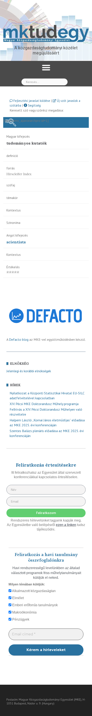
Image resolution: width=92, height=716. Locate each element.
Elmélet (17, 598)
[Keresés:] (44, 81)
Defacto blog (18, 339)
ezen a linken (66, 525)
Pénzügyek (20, 619)
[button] (46, 67)
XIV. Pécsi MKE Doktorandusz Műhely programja (44, 404)
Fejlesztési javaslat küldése (31, 101)
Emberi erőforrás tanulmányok (34, 605)
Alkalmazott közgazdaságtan (33, 591)
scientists (16, 242)
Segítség (34, 105)
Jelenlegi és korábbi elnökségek (28, 371)
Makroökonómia (24, 612)
